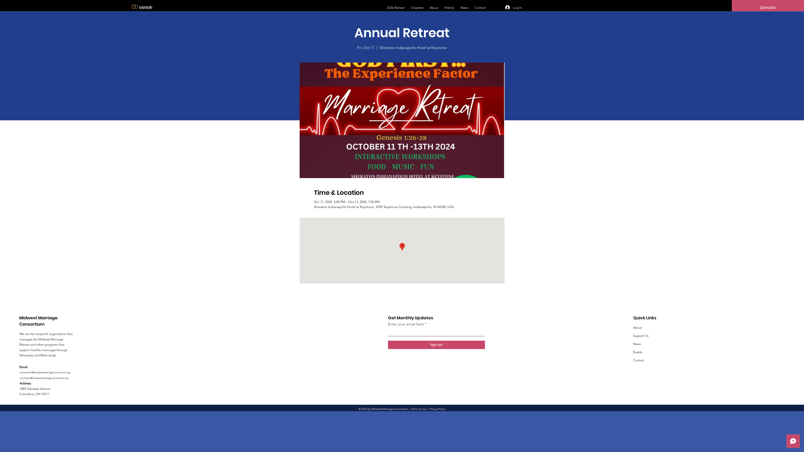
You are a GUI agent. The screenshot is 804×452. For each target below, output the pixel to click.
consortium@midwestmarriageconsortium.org (44, 372)
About (637, 328)
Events (637, 352)
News (637, 344)
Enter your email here (406, 324)
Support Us (640, 336)
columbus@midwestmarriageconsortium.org (43, 378)
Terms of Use (418, 409)
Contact (638, 360)
